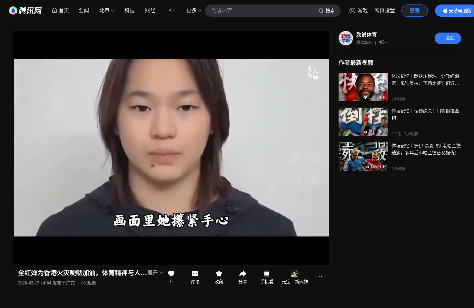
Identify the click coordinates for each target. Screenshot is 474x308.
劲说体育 (366, 34)
